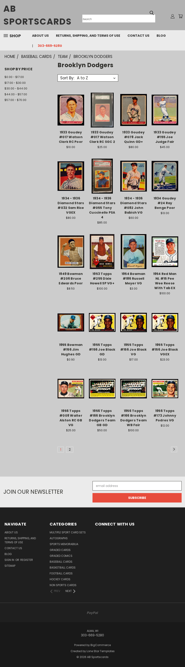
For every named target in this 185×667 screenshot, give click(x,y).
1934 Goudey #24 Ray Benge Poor (165, 203)
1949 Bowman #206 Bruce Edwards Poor (71, 279)
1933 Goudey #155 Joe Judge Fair (165, 137)
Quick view (71, 101)
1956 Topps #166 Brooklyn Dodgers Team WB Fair (133, 418)
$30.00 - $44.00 (16, 88)
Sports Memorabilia (64, 544)
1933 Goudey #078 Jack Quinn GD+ (133, 137)
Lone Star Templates (101, 651)
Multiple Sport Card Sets (68, 532)
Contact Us (138, 35)
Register (26, 560)
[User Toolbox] (172, 16)
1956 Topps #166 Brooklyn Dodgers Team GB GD (102, 418)
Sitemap (10, 566)
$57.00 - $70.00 (15, 100)
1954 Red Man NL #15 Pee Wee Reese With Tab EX (165, 281)
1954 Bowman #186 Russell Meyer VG (134, 279)
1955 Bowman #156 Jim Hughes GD (71, 349)
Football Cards (61, 573)
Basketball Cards (63, 567)
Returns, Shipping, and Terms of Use (88, 35)
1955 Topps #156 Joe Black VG (133, 349)
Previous (178, 652)
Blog (161, 35)
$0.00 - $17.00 (14, 77)
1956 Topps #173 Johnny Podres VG (164, 416)
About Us (40, 35)
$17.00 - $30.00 (15, 83)
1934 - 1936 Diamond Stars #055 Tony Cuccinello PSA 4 (102, 207)
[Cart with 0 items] (180, 16)
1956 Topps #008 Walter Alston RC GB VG (70, 418)
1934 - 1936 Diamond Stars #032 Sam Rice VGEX (71, 205)
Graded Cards (60, 550)
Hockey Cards (60, 579)
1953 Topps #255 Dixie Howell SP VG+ (102, 279)
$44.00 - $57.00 (16, 94)
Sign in (10, 560)
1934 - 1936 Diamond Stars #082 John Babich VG (133, 205)
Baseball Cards (61, 562)
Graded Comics (61, 556)
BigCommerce (100, 645)
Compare (69, 110)
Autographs (59, 538)
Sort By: (67, 78)
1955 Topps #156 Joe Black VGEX (165, 349)
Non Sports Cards (63, 585)
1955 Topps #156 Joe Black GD (102, 349)
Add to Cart (71, 118)
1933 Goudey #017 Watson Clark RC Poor (71, 137)
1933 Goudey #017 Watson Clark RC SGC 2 (102, 137)
